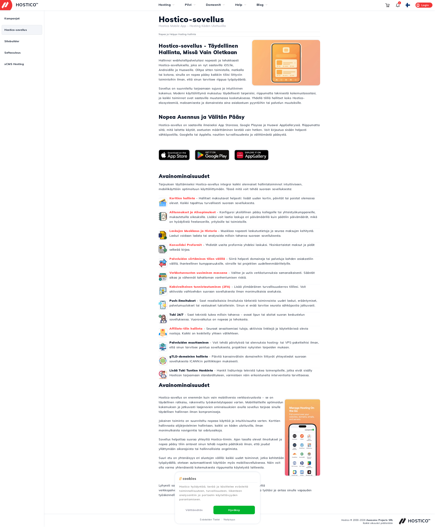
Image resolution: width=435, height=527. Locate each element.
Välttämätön (194, 510)
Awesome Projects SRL (379, 520)
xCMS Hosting (14, 64)
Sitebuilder (11, 41)
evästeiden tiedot (210, 519)
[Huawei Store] (251, 155)
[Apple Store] (174, 155)
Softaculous (12, 52)
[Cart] (387, 5)
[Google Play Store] (212, 154)
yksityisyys (229, 519)
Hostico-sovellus (15, 29)
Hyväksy (234, 510)
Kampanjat (12, 18)
